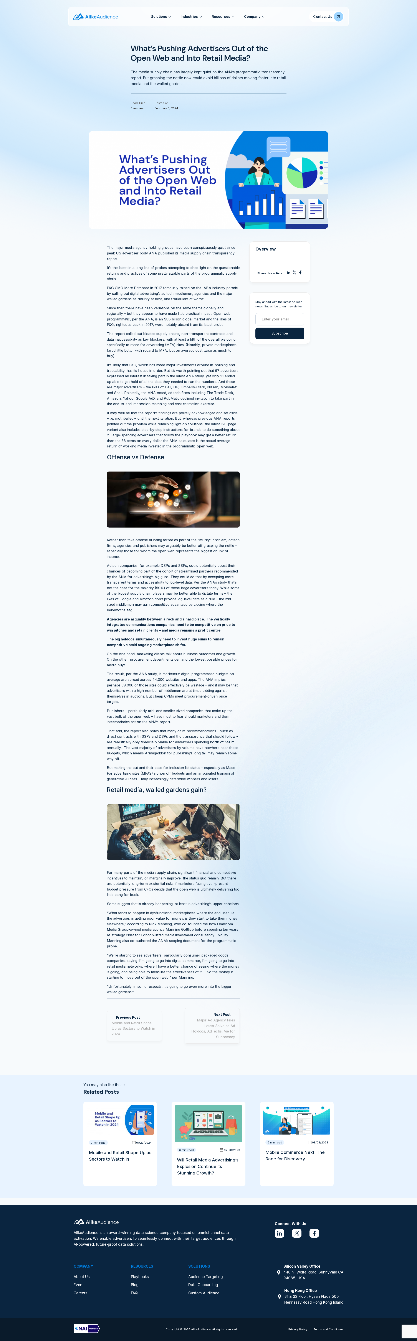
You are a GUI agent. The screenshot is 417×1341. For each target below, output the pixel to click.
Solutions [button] (159, 16)
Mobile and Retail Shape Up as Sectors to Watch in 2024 (133, 1028)
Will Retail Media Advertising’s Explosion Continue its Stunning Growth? (207, 1166)
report (119, 334)
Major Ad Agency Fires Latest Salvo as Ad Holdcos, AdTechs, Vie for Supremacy (213, 1028)
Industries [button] (189, 16)
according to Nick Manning (149, 924)
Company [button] (252, 16)
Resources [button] (221, 16)
